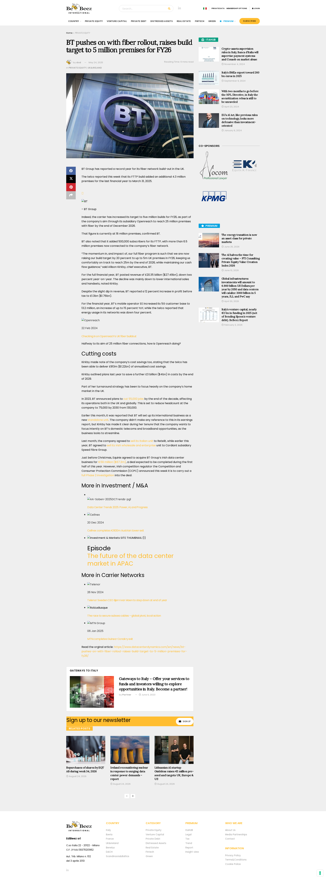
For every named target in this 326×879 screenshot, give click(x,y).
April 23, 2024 (231, 106)
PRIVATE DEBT (138, 21)
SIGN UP (187, 721)
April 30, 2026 (231, 301)
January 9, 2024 (233, 130)
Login (256, 8)
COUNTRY (73, 21)
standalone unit (98, 420)
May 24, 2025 (96, 62)
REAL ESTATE (184, 21)
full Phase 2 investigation (98, 475)
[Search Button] (169, 8)
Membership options (237, 8)
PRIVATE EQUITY (94, 21)
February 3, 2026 (233, 324)
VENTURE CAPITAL (117, 21)
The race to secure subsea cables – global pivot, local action (124, 616)
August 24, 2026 (77, 776)
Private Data (218, 8)
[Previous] (126, 796)
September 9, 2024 (235, 80)
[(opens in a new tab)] (214, 165)
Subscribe (249, 21)
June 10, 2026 (231, 270)
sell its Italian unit (142, 441)
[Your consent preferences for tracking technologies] (320, 873)
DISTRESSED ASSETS (161, 21)
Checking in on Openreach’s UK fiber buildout (109, 336)
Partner (126, 694)
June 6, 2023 (148, 694)
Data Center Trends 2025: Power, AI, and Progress (117, 507)
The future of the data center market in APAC (130, 559)
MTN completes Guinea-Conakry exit (110, 639)
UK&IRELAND (95, 67)
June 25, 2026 (231, 246)
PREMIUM (228, 21)
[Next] (132, 796)
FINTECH (199, 21)
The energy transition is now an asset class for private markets (239, 238)
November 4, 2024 (234, 64)
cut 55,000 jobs (133, 399)
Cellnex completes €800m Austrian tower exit (115, 530)
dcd (78, 62)
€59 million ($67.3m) (112, 462)
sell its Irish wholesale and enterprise (131, 445)
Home (69, 32)
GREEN (212, 21)
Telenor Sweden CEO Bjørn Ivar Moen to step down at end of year (127, 600)
